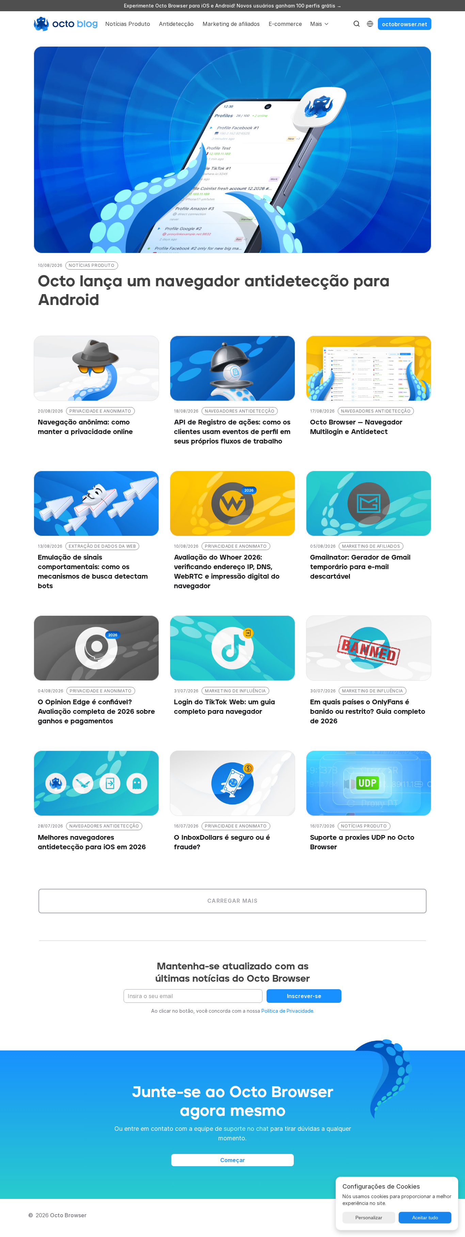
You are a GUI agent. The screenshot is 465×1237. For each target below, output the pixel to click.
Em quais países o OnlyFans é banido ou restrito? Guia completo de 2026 (368, 712)
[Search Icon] (356, 24)
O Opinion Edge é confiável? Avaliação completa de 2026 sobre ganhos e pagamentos (97, 712)
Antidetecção (176, 23)
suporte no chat (246, 1128)
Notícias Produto (127, 23)
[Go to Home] (66, 24)
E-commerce (285, 23)
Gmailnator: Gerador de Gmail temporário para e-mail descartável (361, 567)
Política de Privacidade (287, 1011)
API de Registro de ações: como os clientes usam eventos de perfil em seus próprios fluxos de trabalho (233, 432)
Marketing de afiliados (231, 23)
